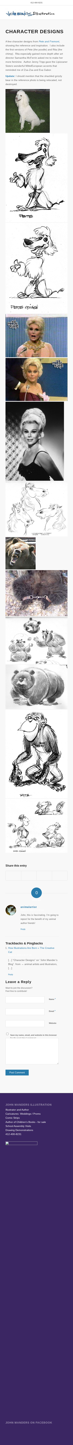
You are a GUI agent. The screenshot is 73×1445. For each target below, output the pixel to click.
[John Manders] (30, 12)
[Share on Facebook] (13, 875)
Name (52, 999)
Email (52, 1011)
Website (52, 1023)
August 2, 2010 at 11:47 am (20, 955)
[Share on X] (28, 875)
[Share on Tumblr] (44, 875)
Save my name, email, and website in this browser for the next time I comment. (33, 1036)
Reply (23, 929)
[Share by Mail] (59, 875)
